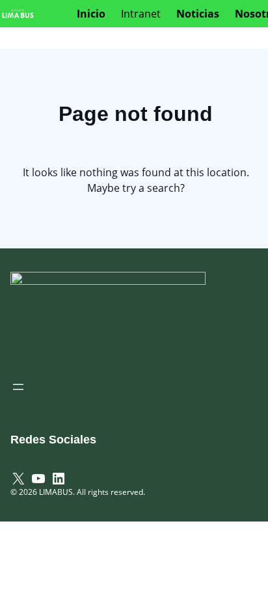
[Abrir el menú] (18, 387)
